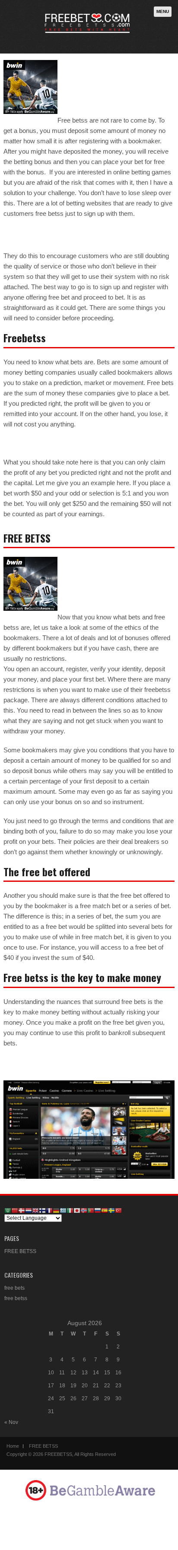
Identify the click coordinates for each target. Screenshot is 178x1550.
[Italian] (70, 1210)
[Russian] (97, 1210)
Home (12, 1446)
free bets (14, 1288)
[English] (35, 1210)
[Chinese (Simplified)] (14, 1210)
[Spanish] (104, 1210)
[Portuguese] (90, 1210)
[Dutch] (28, 1210)
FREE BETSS (20, 1251)
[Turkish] (118, 1210)
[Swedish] (111, 1210)
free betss (15, 1298)
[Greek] (63, 1210)
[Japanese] (76, 1210)
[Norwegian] (83, 1210)
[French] (49, 1210)
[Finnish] (42, 1210)
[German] (56, 1210)
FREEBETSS (58, 1454)
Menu (162, 11)
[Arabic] (7, 1210)
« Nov (11, 1422)
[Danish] (21, 1210)
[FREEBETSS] (87, 36)
